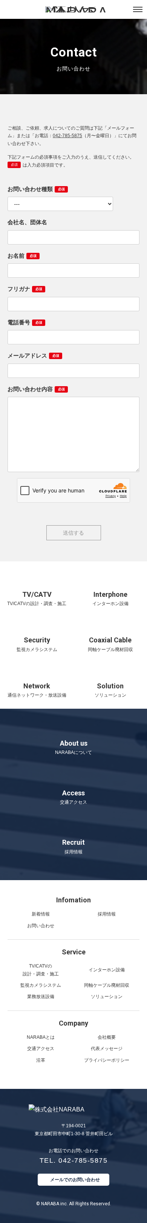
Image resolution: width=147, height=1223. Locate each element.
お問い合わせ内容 (36, 389)
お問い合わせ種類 (36, 189)
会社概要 (107, 1037)
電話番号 (25, 322)
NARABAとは (41, 1037)
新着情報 (41, 914)
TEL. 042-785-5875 (74, 1160)
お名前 (22, 255)
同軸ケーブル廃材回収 (106, 985)
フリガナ (25, 289)
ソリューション (106, 996)
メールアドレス (33, 355)
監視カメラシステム (40, 985)
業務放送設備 (40, 996)
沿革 (40, 1060)
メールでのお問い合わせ (75, 1179)
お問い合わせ (40, 925)
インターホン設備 (107, 969)
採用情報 (107, 914)
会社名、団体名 (27, 222)
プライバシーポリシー (106, 1060)
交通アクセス (40, 1048)
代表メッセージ (106, 1048)
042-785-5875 (67, 135)
